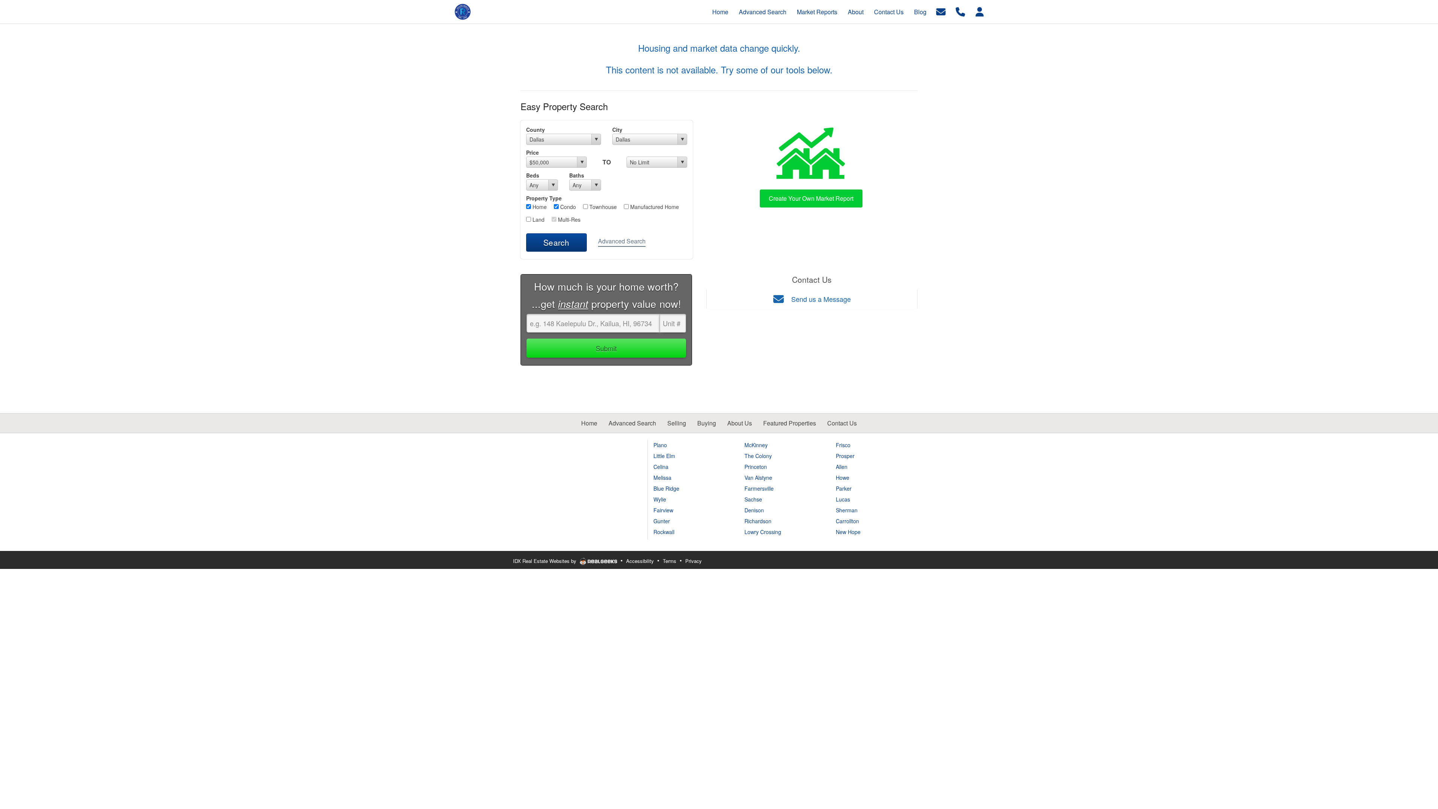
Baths (576, 175)
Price (532, 152)
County (535, 129)
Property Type (544, 198)
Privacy (693, 560)
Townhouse (602, 206)
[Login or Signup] (980, 11)
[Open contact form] (941, 11)
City (617, 129)
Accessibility (640, 560)
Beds (532, 175)
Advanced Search (622, 241)
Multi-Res (568, 219)
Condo (567, 206)
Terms (669, 560)
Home (539, 206)
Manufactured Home (654, 206)
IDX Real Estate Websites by (545, 560)
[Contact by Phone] (960, 11)
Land (537, 219)
